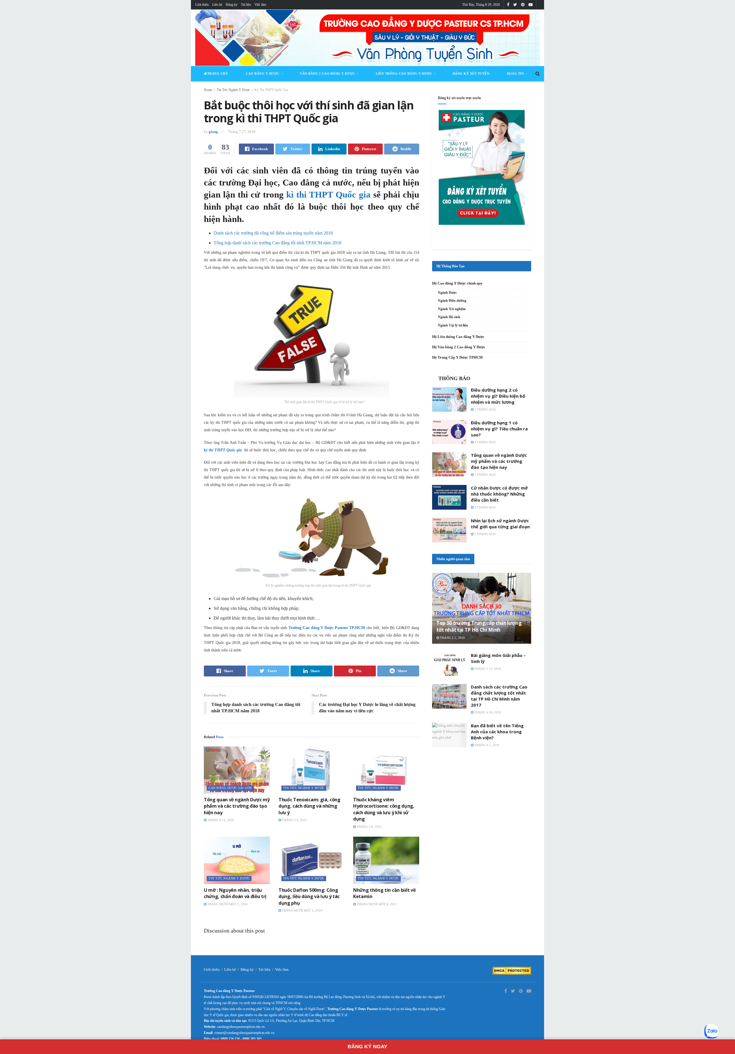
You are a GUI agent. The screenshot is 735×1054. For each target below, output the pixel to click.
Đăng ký (231, 5)
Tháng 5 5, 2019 (452, 637)
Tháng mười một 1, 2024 (226, 904)
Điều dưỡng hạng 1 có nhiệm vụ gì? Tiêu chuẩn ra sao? (499, 429)
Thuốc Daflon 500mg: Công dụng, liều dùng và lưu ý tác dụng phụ (309, 896)
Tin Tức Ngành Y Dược (233, 90)
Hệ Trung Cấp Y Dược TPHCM (457, 357)
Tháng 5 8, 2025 (369, 826)
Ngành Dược (447, 293)
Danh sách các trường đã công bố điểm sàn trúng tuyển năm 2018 (273, 233)
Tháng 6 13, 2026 (220, 820)
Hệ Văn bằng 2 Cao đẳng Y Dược (458, 347)
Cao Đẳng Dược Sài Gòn (230, 788)
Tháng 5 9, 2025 (294, 820)
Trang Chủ (217, 73)
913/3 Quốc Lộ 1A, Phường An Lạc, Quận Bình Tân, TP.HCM (291, 1021)
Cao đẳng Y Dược (262, 73)
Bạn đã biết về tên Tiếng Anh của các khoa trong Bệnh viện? (497, 731)
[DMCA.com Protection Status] (511, 970)
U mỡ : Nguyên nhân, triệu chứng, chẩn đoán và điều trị (235, 893)
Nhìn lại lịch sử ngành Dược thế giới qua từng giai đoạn (500, 523)
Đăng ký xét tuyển (471, 73)
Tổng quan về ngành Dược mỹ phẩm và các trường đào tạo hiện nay (237, 806)
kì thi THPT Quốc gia (328, 194)
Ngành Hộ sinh (449, 317)
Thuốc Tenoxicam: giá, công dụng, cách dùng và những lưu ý (309, 806)
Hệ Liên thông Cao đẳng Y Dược (458, 336)
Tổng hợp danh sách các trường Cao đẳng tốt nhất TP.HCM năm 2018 (277, 242)
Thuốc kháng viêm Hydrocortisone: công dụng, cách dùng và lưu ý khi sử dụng (384, 809)
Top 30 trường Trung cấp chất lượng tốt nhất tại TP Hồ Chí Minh (478, 626)
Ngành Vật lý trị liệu (453, 325)
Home (208, 90)
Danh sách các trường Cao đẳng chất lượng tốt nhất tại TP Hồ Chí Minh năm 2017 (499, 696)
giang (213, 131)
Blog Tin (515, 73)
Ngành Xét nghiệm (452, 309)
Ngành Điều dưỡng (452, 301)
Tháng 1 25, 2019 (487, 668)
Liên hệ (217, 5)
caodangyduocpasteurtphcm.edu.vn (241, 1027)
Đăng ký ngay (367, 1046)
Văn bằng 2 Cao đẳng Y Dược (327, 73)
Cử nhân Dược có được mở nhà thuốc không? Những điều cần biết (499, 494)
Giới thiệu (202, 5)
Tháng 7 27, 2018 (242, 131)
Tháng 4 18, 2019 (487, 712)
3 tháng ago (484, 409)
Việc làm (260, 5)
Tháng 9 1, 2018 (486, 745)
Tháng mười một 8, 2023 (376, 904)
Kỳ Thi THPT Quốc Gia (271, 90)
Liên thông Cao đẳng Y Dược (404, 73)
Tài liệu (246, 5)
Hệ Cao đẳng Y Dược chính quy (457, 283)
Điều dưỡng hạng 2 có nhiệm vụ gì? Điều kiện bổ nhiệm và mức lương (498, 396)
